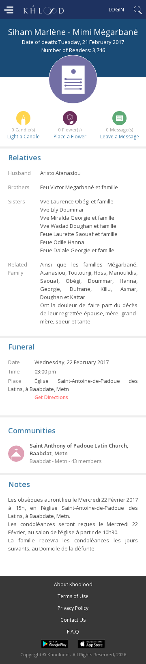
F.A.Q (73, 631)
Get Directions (51, 397)
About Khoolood (73, 584)
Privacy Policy (73, 608)
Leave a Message (119, 136)
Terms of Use (73, 596)
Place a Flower (70, 136)
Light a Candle (23, 136)
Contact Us (73, 619)
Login (116, 9)
